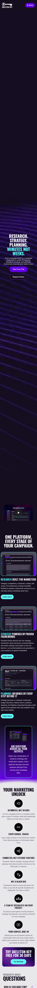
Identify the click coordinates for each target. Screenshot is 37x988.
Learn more (7, 597)
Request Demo (18, 277)
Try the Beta (18, 962)
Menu (31, 5)
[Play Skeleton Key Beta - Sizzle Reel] (18, 513)
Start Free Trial (18, 269)
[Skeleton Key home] (7, 5)
